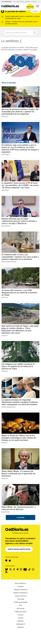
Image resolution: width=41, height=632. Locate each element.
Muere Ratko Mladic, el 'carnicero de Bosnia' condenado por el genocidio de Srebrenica (18, 473)
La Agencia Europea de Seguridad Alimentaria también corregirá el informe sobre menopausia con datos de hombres (20, 402)
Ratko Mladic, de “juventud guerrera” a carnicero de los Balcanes (19, 508)
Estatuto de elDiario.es (20, 593)
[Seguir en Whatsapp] (33, 569)
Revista (20, 618)
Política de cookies (20, 611)
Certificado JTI (20, 624)
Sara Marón (5, 190)
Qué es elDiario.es (20, 583)
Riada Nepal (27, 1)
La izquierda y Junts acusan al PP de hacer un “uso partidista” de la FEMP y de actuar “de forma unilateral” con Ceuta (20, 185)
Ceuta (14, 1)
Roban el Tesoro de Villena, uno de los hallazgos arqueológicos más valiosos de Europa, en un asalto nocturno (19, 437)
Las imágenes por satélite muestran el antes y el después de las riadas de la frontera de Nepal (18, 366)
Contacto (20, 615)
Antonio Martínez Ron (9, 407)
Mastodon (20, 627)
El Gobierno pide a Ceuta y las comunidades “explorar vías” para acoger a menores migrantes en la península (20, 256)
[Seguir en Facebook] (14, 569)
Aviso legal (20, 599)
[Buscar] (34, 32)
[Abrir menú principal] (37, 6)
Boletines (20, 621)
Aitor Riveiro (5, 154)
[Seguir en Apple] (10, 560)
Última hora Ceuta (20, 1)
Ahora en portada (9, 83)
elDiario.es (5, 116)
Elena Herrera (6, 226)
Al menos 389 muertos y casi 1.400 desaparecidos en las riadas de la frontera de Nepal (19, 292)
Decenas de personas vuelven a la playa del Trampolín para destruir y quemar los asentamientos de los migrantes (20, 111)
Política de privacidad (20, 602)
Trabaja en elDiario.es (20, 589)
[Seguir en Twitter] (10, 569)
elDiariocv (5, 443)
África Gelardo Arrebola (9, 262)
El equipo (20, 586)
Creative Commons (21, 596)
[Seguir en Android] (6, 560)
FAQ (20, 605)
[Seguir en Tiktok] (29, 569)
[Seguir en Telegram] (17, 569)
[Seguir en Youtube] (25, 569)
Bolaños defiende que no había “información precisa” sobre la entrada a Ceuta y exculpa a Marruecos (19, 221)
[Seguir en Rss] (6, 572)
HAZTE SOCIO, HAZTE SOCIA (19, 549)
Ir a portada (20, 517)
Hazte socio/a (30, 6)
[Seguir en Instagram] (21, 569)
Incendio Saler (34, 1)
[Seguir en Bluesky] (6, 569)
